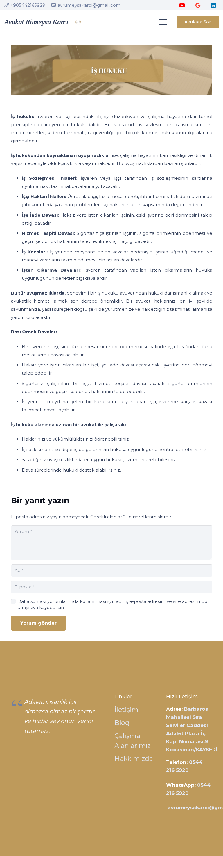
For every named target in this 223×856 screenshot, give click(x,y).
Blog (122, 723)
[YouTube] (182, 5)
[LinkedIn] (213, 5)
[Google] (198, 5)
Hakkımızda (133, 759)
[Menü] (162, 22)
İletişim (126, 710)
